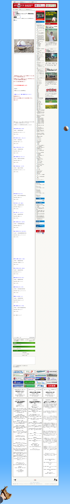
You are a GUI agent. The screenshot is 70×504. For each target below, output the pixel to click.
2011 (38, 144)
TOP (13, 9)
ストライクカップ (39, 24)
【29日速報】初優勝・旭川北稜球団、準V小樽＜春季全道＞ (40, 211)
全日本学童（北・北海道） (40, 124)
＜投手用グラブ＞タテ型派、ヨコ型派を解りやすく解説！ (40, 208)
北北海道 (39, 45)
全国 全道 (38, 173)
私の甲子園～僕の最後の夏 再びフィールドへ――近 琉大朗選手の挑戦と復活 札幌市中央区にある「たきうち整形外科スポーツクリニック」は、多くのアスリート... (51, 44)
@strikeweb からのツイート (40, 228)
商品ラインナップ (39, 55)
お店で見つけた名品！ (41, 164)
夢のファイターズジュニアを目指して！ (40, 69)
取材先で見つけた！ (40, 158)
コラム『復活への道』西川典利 (40, 53)
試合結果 (38, 142)
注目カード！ (40, 160)
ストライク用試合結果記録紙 (40, 177)
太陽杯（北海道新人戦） (40, 130)
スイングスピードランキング (40, 61)
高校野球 (38, 42)
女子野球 (38, 156)
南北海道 (39, 44)
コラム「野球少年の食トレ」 (40, 74)
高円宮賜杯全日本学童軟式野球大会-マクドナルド (40, 113)
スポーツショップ (39, 163)
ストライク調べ (39, 50)
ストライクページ (39, 170)
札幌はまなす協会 (39, 136)
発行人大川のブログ (40, 41)
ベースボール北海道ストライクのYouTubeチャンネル (40, 33)
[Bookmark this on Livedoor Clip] (16, 20)
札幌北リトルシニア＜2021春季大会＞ (20, 90)
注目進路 (16, 9)
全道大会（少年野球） (41, 122)
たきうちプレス (39, 149)
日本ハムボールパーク (40, 56)
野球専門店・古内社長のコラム (40, 49)
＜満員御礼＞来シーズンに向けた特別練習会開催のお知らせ (51, 70)
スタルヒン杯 (39, 127)
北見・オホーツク (39, 108)
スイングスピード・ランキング (40, 31)
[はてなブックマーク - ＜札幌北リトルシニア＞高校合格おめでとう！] (24, 19)
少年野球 (39, 154)
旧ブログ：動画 (39, 165)
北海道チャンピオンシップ (40, 132)
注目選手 (38, 58)
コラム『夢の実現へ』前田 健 (40, 78)
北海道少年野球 (39, 171)
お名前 (24, 352)
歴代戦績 (38, 117)
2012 (38, 143)
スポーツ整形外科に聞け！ (40, 151)
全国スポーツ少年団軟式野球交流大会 (40, 116)
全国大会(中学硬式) (41, 118)
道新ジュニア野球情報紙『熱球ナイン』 (40, 111)
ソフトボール (39, 139)
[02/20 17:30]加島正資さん (38, 196)
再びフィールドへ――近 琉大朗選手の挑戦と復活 (51, 27)
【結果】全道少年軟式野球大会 (40, 214)
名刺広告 (38, 166)
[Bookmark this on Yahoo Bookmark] (15, 20)
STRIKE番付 (39, 153)
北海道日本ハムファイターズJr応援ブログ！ (40, 65)
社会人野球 (38, 57)
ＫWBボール (39, 137)
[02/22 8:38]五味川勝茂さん (38, 190)
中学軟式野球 (39, 141)
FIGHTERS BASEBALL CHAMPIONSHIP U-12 (40, 38)
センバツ (39, 46)
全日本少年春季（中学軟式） (40, 135)
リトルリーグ (39, 138)
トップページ (38, 23)
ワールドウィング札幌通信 (40, 175)
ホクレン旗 (38, 129)
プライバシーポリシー (40, 179)
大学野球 (38, 51)
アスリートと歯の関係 (40, 152)
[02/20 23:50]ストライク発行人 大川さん (40, 193)
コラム (38, 47)
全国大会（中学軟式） (41, 120)
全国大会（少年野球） (41, 121)
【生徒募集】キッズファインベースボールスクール (51, 51)
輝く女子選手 (40, 162)
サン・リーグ (39, 140)
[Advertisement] (24, 30)
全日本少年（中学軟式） (40, 133)
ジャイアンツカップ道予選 (40, 29)
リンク (38, 178)
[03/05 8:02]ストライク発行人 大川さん (40, 184)
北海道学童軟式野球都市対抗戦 (40, 40)
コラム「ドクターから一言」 (40, 76)
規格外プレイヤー (40, 159)
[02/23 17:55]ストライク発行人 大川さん (40, 187)
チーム (39, 168)
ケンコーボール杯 (39, 54)
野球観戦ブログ (39, 148)
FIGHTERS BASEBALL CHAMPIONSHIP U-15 (40, 36)
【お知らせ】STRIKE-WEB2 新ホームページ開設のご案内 (40, 205)
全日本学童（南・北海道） (40, 126)
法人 (38, 167)
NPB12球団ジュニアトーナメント (40, 63)
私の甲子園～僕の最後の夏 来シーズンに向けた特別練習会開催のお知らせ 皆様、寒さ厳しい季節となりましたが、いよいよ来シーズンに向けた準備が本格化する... (51, 83)
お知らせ (47, 68)
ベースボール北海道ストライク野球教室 (40, 146)
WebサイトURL (24, 355)
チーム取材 (38, 157)
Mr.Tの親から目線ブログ (40, 147)
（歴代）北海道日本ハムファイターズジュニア (40, 71)
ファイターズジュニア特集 (40, 67)
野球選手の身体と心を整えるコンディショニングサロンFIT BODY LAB (40, 26)
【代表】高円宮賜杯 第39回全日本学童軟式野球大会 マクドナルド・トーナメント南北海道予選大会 (40, 217)
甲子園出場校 (39, 43)
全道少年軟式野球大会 (40, 128)
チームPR (38, 169)
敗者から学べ (39, 172)
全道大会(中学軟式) (41, 119)
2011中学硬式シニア (41, 155)
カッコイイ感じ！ (40, 161)
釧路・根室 (38, 109)
